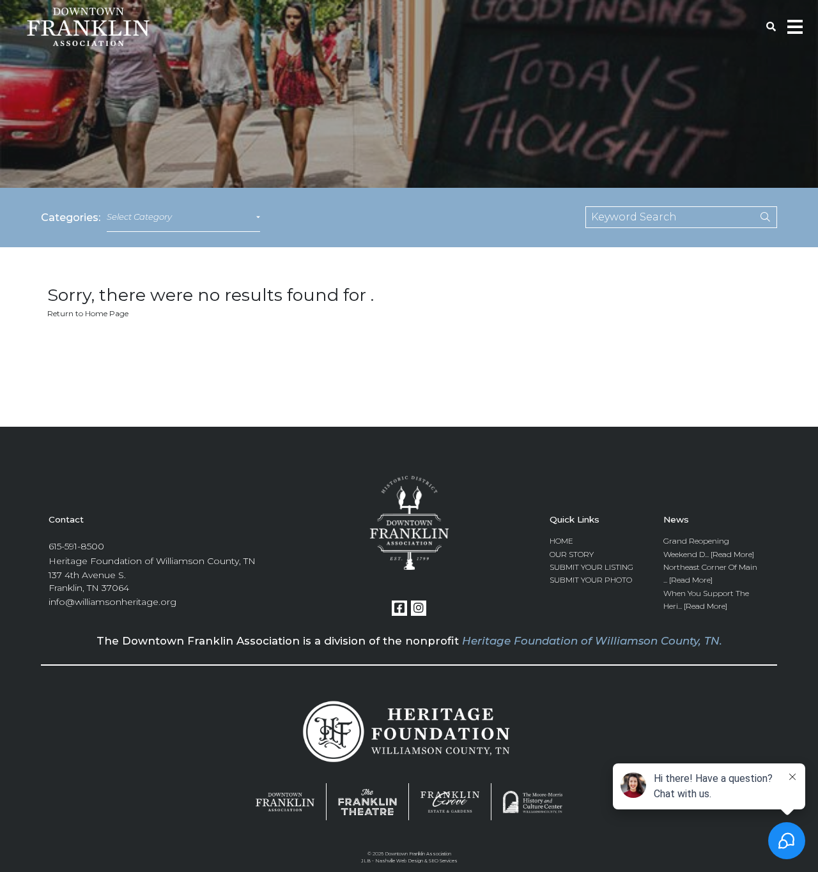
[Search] (756, 217)
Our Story (572, 554)
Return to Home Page (87, 313)
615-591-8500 (76, 546)
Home (561, 541)
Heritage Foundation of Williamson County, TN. (592, 640)
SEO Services (443, 861)
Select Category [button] (139, 216)
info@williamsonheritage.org (112, 602)
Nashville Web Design (399, 861)
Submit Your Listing (591, 567)
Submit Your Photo (591, 580)
